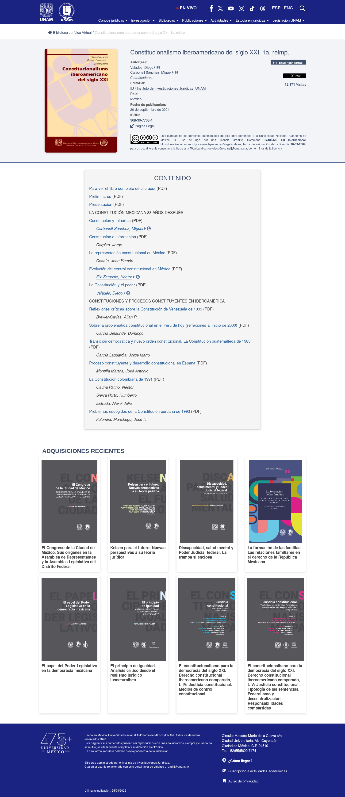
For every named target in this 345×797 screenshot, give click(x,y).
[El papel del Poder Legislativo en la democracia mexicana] (69, 644)
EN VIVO (188, 8)
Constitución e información (112, 236)
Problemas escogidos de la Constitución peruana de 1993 (139, 411)
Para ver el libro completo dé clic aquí (122, 188)
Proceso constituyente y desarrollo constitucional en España (142, 363)
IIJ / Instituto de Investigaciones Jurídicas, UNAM (168, 88)
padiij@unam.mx (178, 766)
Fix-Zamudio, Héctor (114, 277)
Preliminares (100, 196)
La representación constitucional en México (127, 252)
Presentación (100, 204)
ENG (288, 7)
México (136, 98)
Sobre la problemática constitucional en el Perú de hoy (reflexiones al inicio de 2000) (163, 325)
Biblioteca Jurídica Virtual (72, 32)
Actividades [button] (220, 20)
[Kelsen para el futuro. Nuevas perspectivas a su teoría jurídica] (138, 514)
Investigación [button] (141, 20)
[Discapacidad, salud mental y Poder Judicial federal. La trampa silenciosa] (206, 514)
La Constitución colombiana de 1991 (121, 379)
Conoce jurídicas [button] (111, 20)
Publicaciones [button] (193, 20)
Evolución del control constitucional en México (129, 269)
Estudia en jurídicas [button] (250, 20)
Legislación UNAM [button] (287, 20)
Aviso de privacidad (243, 780)
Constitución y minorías (110, 220)
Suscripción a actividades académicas (257, 770)
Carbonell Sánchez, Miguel (150, 72)
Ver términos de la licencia (265, 148)
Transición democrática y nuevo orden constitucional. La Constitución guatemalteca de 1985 (169, 341)
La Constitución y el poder (112, 284)
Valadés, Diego (141, 67)
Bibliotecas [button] (167, 20)
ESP (276, 8)
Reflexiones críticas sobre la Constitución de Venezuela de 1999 (145, 309)
